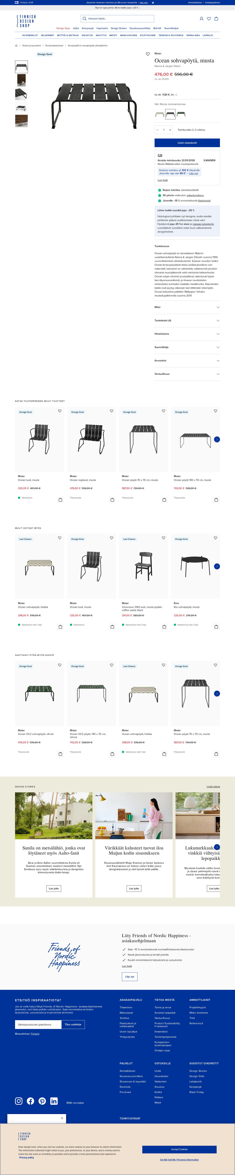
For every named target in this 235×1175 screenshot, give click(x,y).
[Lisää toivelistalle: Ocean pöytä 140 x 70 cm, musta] (215, 411)
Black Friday (196, 1092)
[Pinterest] (42, 1101)
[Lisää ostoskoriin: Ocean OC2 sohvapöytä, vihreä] (60, 754)
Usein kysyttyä (128, 1031)
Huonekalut (30, 35)
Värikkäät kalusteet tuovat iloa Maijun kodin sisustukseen (134, 850)
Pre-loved (125, 1092)
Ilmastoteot (161, 1031)
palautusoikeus (195, 195)
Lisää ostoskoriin (187, 142)
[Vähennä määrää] (157, 130)
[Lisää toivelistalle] (147, 54)
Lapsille (208, 35)
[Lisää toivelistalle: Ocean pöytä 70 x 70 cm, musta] (163, 411)
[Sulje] (62, 1118)
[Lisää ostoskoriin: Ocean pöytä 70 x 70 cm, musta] (164, 499)
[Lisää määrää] (170, 130)
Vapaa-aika (193, 35)
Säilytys (101, 35)
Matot (113, 35)
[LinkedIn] (54, 1101)
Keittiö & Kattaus (68, 35)
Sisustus (87, 35)
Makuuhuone (128, 35)
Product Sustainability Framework (167, 1025)
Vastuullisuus (162, 1018)
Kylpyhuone (148, 35)
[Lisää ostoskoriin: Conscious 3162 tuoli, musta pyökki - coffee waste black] (164, 626)
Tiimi (192, 1018)
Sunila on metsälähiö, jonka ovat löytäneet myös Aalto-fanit (53, 850)
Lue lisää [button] (163, 180)
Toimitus (124, 1018)
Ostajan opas (162, 1050)
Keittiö (158, 1092)
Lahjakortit (195, 1081)
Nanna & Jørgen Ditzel (167, 66)
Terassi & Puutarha (171, 35)
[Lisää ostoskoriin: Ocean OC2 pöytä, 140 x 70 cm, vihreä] (112, 754)
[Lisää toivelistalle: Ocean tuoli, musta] (59, 411)
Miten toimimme (198, 1012)
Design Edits (196, 1076)
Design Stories (119, 28)
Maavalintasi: (22, 1033)
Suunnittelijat (171, 28)
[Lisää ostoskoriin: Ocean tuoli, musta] (60, 499)
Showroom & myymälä (133, 1081)
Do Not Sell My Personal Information (179, 1159)
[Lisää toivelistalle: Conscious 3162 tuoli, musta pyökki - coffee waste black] (163, 538)
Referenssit (196, 1023)
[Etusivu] (16, 45)
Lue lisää (127, 966)
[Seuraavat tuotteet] (217, 439)
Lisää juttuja (213, 786)
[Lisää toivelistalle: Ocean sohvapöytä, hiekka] (59, 538)
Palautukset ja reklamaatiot (128, 1025)
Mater (158, 53)
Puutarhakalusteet (54, 45)
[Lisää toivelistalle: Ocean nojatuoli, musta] (111, 411)
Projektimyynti (197, 1007)
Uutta (76, 28)
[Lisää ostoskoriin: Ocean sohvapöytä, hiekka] (60, 626)
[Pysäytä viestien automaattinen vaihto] (153, 2)
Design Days (63, 28)
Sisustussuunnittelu (140, 28)
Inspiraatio (102, 28)
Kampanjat (88, 28)
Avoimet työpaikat (165, 1012)
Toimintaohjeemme (165, 1036)
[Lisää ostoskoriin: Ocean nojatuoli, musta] (112, 499)
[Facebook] (30, 1101)
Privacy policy (26, 1157)
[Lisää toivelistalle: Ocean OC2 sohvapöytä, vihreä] (59, 665)
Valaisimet (47, 35)
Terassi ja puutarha (31, 45)
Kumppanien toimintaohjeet (163, 1044)
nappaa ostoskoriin (203, 224)
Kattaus (159, 1097)
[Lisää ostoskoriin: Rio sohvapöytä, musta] (216, 626)
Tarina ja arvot (163, 1007)
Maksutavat (126, 1012)
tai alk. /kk (164, 94)
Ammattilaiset (127, 1071)
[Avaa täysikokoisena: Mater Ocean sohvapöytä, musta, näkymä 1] (94, 103)
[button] (201, 18)
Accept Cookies (179, 1149)
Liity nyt (193, 173)
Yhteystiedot (127, 1036)
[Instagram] (18, 1101)
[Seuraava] (217, 847)
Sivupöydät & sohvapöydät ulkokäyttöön (88, 45)
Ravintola (125, 1086)
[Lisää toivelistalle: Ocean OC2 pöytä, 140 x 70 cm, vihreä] (111, 665)
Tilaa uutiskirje (73, 1024)
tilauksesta (204, 200)
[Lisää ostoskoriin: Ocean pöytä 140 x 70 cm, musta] (216, 499)
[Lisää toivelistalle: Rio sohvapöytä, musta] (215, 538)
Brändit (157, 28)
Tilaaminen (126, 1007)
